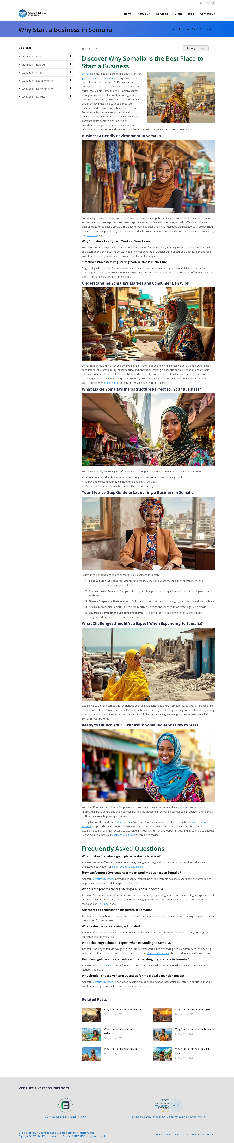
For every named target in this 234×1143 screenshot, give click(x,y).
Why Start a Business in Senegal (123, 1048)
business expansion (123, 834)
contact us (109, 965)
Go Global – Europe (33, 64)
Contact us (123, 822)
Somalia (86, 73)
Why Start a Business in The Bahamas (120, 1031)
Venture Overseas (104, 878)
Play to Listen (198, 48)
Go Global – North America (37, 88)
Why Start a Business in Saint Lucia (192, 1051)
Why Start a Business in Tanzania (194, 1029)
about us (92, 235)
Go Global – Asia (31, 56)
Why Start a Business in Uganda (194, 1009)
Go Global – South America (37, 80)
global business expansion (97, 78)
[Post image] (91, 1015)
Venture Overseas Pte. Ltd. (57, 1136)
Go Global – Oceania (34, 96)
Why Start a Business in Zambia (122, 1009)
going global (111, 382)
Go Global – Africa (32, 72)
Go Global (103, 903)
